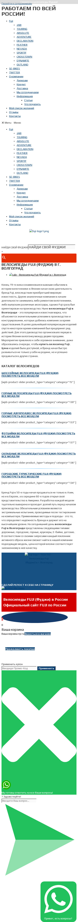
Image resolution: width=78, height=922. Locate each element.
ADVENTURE (24, 36)
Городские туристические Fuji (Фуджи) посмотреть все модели (32, 475)
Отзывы (13, 112)
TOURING (22, 28)
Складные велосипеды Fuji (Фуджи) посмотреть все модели (39, 455)
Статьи (28, 100)
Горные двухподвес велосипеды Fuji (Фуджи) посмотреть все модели (36, 415)
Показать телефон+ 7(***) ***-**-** (39, 238)
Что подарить (32, 104)
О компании (16, 76)
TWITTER (14, 72)
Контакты (15, 116)
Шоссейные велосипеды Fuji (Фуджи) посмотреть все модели (30, 374)
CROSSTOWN (24, 56)
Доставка (22, 88)
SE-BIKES (14, 68)
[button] (39, 123)
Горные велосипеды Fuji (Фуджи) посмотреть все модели (37, 395)
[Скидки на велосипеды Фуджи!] (37, 274)
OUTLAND (22, 64)
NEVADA (22, 48)
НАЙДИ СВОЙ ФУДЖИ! (15, 247)
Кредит (21, 84)
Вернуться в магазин (37, 633)
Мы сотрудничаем (28, 92)
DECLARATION (25, 40)
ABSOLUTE (23, 32)
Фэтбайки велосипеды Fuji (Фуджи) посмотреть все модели (38, 435)
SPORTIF (21, 52)
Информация (25, 96)
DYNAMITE (23, 60)
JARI (19, 24)
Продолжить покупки (20, 648)
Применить (46, 668)
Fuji (11, 20)
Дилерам (22, 80)
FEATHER (22, 44)
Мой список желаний (21, 108)
